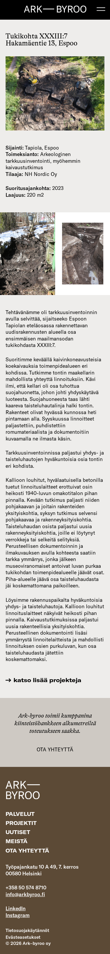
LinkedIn (16, 908)
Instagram (18, 915)
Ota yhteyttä (55, 749)
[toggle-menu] (100, 9)
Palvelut (20, 814)
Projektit (21, 823)
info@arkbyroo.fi (25, 894)
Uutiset (18, 832)
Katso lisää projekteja (47, 680)
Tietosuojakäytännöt (27, 930)
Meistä (17, 841)
